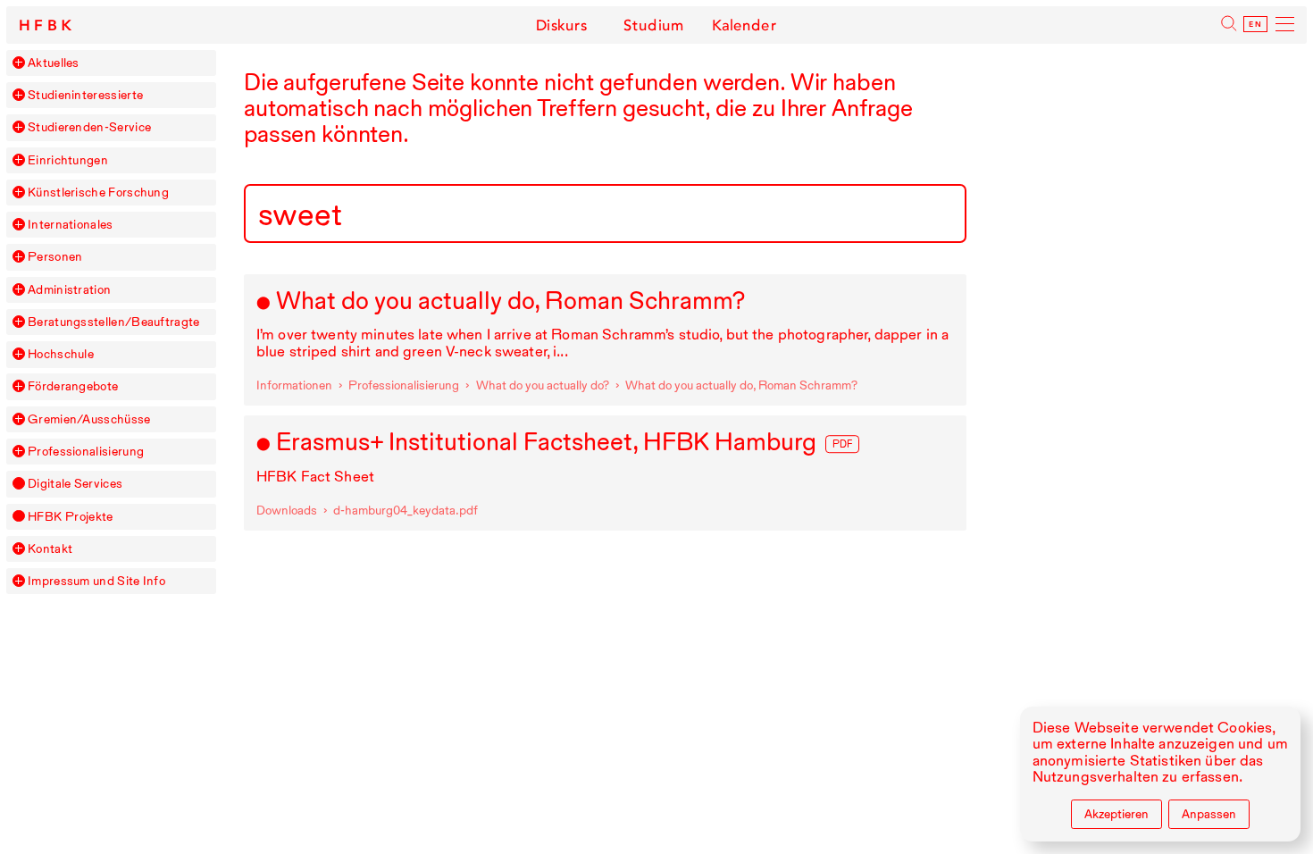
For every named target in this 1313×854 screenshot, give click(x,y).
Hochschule (61, 354)
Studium (653, 25)
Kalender (744, 25)
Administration (69, 290)
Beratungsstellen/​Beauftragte (114, 322)
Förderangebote (73, 386)
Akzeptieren (1116, 814)
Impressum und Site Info (96, 581)
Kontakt (50, 549)
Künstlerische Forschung (98, 192)
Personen (55, 257)
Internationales (70, 224)
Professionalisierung (86, 451)
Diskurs (561, 25)
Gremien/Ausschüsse (89, 419)
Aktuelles (53, 63)
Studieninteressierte (85, 95)
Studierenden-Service (89, 127)
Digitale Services (75, 483)
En (1255, 25)
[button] (19, 62)
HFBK (47, 25)
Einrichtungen (68, 160)
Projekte (70, 516)
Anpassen (1209, 814)
